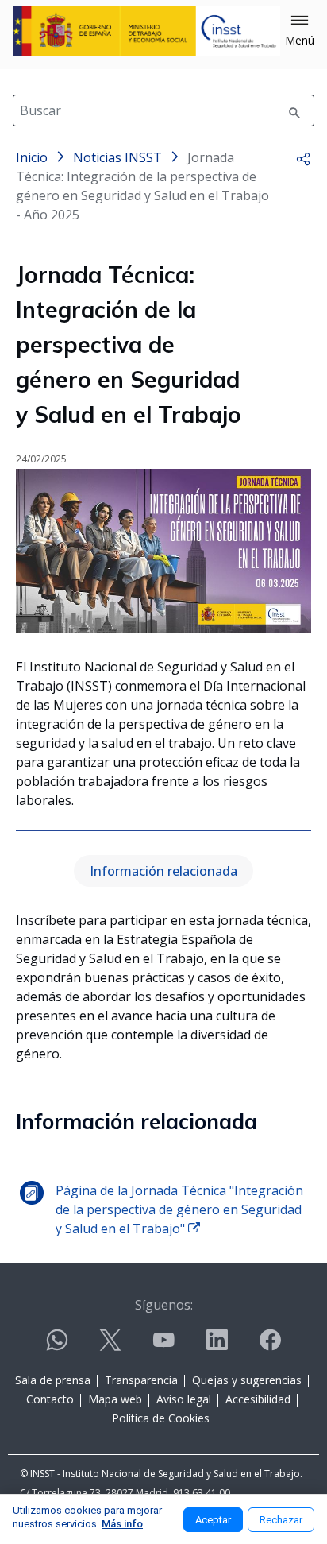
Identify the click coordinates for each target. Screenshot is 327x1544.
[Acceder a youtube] (163, 1346)
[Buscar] (294, 110)
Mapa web (115, 1399)
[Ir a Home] (146, 31)
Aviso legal (183, 1399)
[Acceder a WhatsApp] (57, 1346)
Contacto (50, 1399)
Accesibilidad (257, 1399)
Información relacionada (163, 871)
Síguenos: (164, 1305)
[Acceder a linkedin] (216, 1346)
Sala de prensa (52, 1379)
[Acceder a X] (110, 1346)
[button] (299, 31)
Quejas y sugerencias (247, 1379)
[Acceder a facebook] (270, 1346)
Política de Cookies (161, 1418)
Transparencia (141, 1379)
